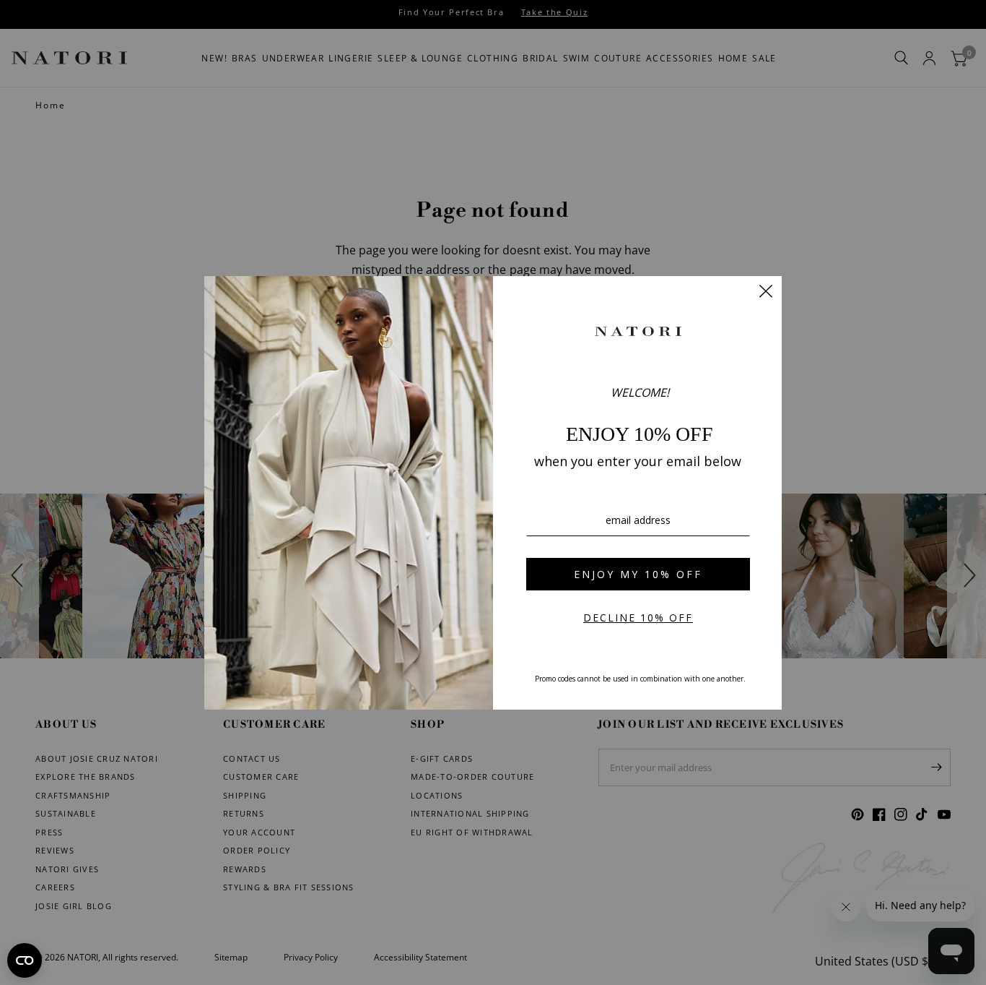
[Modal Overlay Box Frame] (493, 493)
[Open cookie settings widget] (24, 960)
